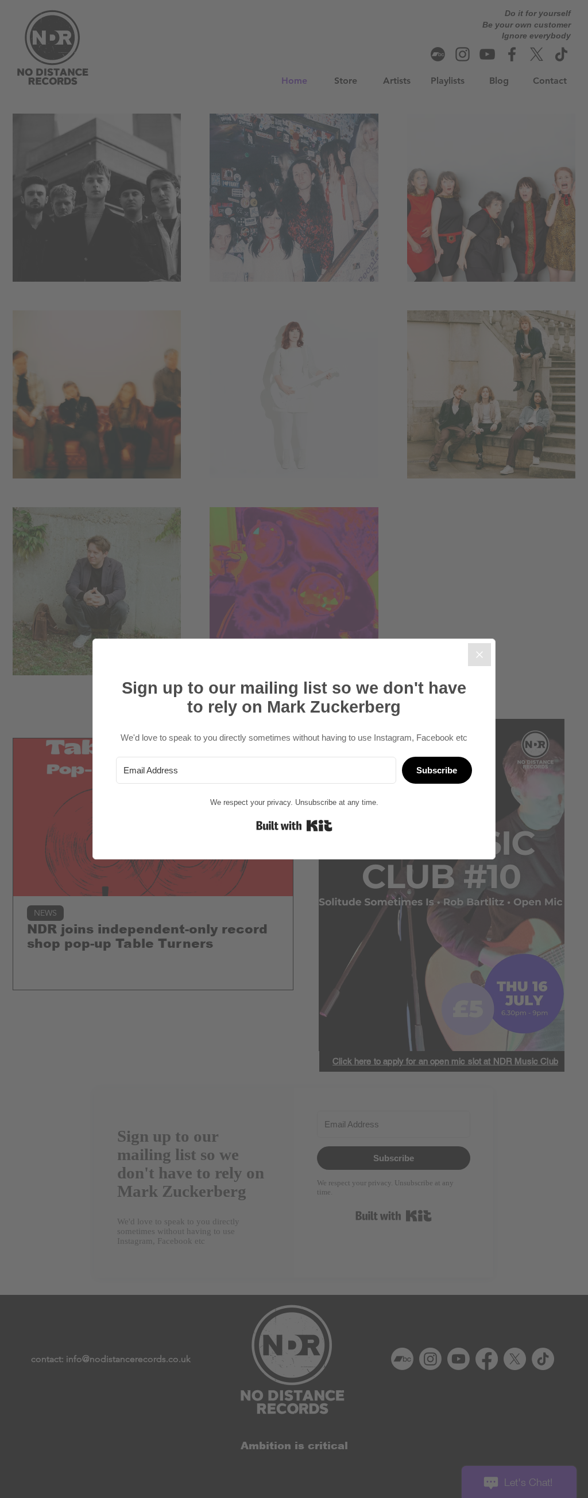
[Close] (479, 654)
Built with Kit (294, 825)
